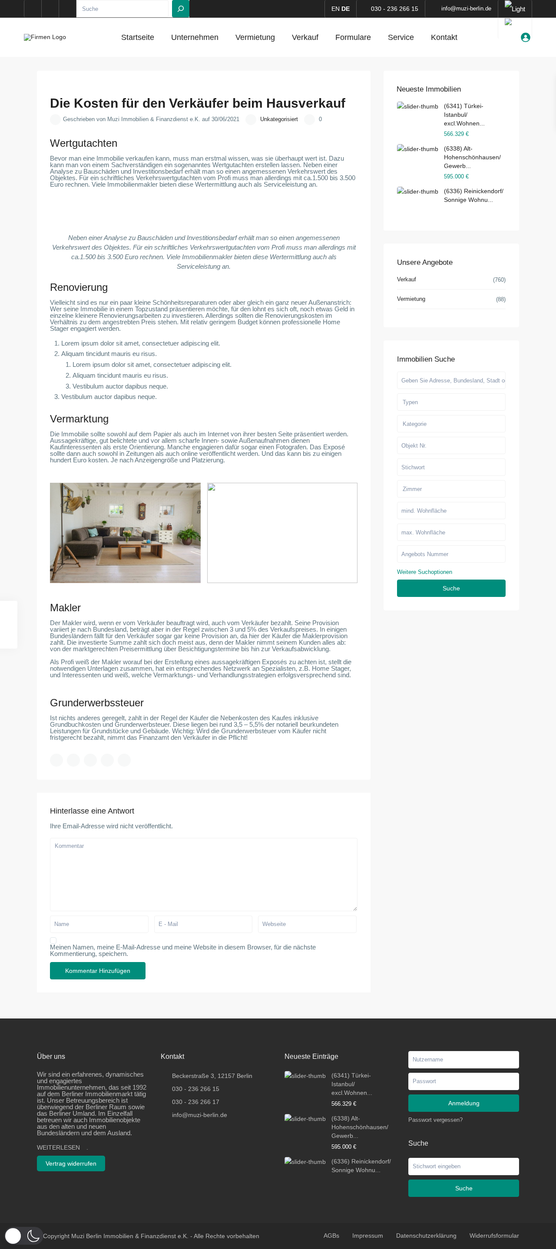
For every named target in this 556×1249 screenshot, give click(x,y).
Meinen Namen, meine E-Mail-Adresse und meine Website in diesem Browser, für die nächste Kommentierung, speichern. (183, 950)
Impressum (367, 1235)
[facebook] (33, 8)
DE (345, 8)
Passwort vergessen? (435, 1120)
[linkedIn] (50, 8)
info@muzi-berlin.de (199, 1114)
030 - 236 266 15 (394, 8)
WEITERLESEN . (62, 1147)
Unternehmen (194, 37)
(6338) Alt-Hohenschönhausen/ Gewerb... (472, 157)
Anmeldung (464, 1103)
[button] (23, 1236)
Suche (451, 588)
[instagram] (67, 8)
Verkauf (305, 37)
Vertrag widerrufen (71, 1163)
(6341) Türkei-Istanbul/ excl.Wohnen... (464, 114)
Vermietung (255, 37)
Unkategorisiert (279, 119)
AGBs (331, 1235)
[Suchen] (180, 8)
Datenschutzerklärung (426, 1235)
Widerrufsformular (494, 1235)
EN (335, 8)
